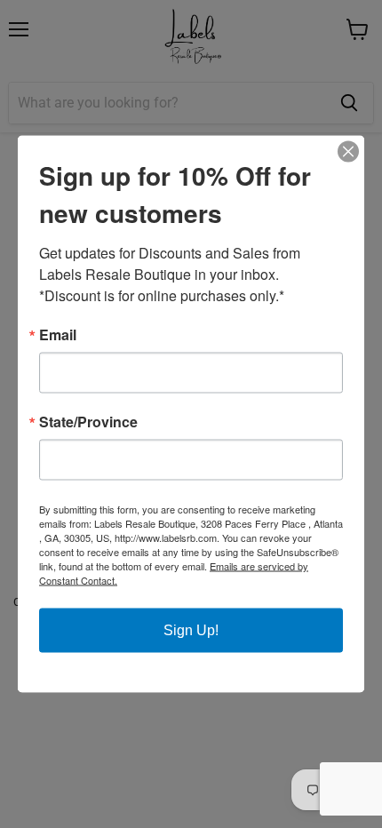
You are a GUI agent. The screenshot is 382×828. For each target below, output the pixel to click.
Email (57, 335)
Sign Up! (191, 630)
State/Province (88, 422)
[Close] (348, 152)
